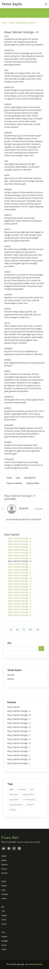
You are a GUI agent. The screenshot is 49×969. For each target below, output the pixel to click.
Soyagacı (4, 941)
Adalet (3, 856)
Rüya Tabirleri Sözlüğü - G (19, 558)
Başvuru (4, 864)
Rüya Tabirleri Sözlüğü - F (19, 555)
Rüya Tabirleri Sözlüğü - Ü (19, 606)
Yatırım (4, 898)
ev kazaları (22, 789)
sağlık (11, 789)
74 (23, 629)
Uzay (3, 890)
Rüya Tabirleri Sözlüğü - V (19, 609)
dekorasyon (13, 794)
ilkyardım (30, 804)
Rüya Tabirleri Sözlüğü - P (19, 589)
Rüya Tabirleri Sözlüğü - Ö (19, 586)
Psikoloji (12, 810)
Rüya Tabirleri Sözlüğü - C (19, 544)
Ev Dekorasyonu (29, 799)
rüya (18, 477)
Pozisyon (4, 894)
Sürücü (4, 945)
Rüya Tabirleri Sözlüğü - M (20, 578)
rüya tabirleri (30, 477)
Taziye (3, 949)
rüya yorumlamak (14, 483)
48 (17, 629)
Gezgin (4, 915)
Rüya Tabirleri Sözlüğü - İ (19, 566)
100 (30, 629)
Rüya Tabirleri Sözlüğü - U (19, 603)
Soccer (4, 924)
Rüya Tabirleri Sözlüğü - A (19, 538)
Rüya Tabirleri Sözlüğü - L (19, 575)
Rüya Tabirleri (16, 22)
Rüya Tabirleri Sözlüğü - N (20, 581)
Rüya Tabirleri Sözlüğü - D (19, 549)
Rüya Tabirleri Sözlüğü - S (19, 595)
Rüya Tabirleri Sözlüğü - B (19, 541)
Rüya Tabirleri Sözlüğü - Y (19, 612)
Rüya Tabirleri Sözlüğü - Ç (19, 547)
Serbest (4, 936)
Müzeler (4, 873)
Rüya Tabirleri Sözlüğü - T (19, 601)
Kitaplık (10, 679)
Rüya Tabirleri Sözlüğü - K (19, 572)
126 (37, 629)
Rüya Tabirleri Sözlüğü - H (19, 743)
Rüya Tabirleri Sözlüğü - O (19, 584)
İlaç (2, 907)
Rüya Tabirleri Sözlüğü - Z (19, 615)
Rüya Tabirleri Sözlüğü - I (19, 564)
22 (11, 629)
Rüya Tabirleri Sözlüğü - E (19, 552)
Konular (11, 675)
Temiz (4, 22)
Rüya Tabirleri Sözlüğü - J (19, 569)
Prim (3, 932)
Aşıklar (3, 860)
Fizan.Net (38, 964)
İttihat (3, 881)
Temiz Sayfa (11, 4)
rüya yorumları (32, 483)
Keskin (3, 886)
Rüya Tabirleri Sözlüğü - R (19, 592)
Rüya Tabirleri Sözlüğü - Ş (19, 598)
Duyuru (4, 869)
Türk (3, 911)
